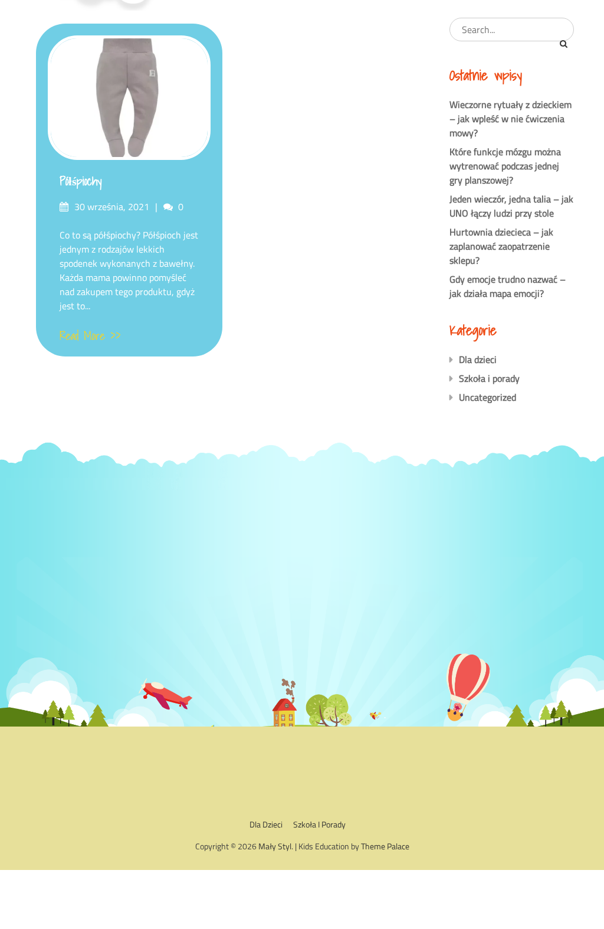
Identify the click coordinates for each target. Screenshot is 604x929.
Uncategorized (487, 397)
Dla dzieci (478, 359)
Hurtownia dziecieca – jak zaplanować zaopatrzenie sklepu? (501, 246)
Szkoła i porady (489, 378)
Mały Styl (274, 846)
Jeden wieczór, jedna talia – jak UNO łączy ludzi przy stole (511, 206)
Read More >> (90, 335)
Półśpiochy (80, 181)
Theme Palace (385, 846)
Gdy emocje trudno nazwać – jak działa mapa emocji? (507, 286)
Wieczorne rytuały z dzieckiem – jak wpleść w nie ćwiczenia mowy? (510, 118)
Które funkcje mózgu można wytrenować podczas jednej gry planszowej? (505, 166)
